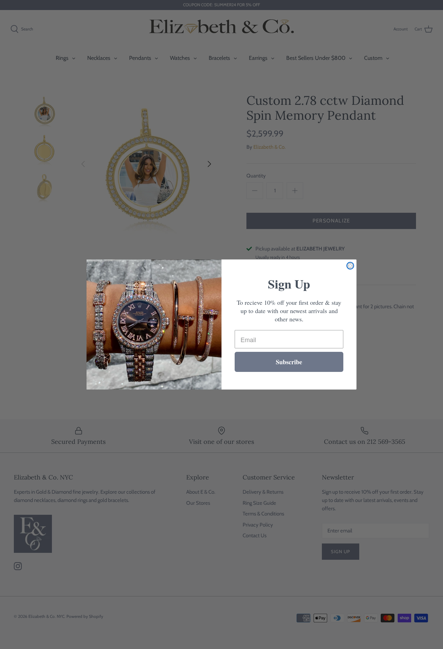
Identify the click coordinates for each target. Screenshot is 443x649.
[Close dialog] (350, 265)
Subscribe (289, 361)
